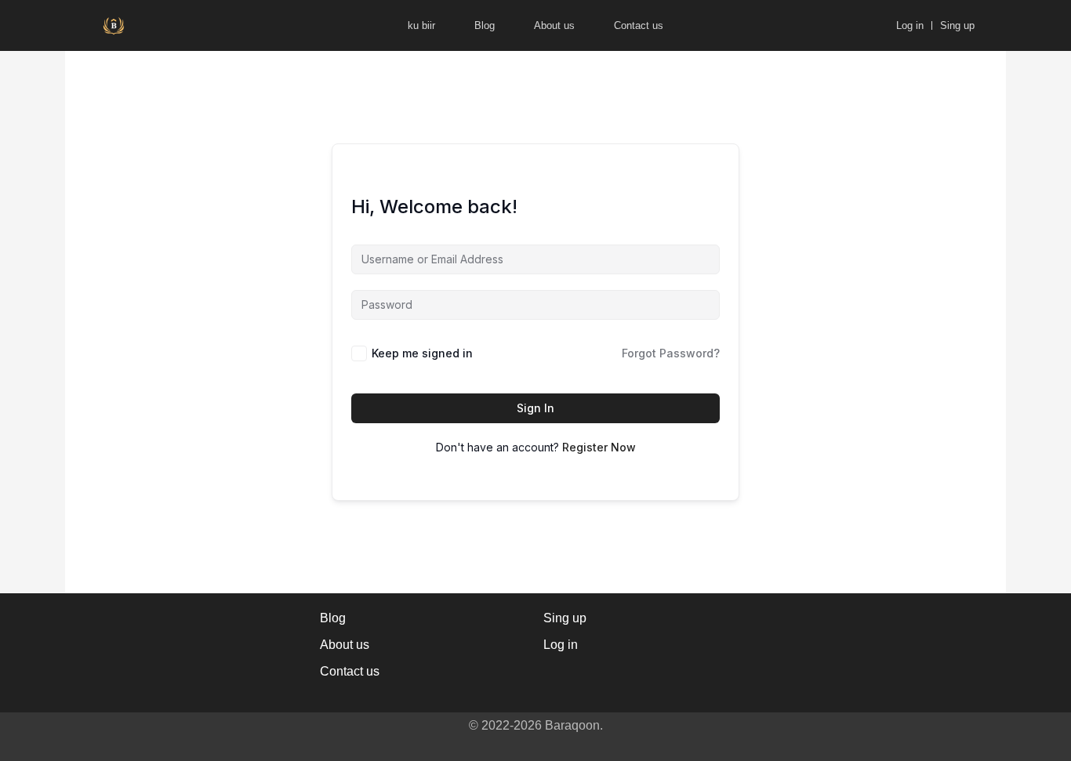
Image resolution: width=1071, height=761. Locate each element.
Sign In (535, 408)
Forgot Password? (671, 353)
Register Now (599, 447)
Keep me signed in (422, 353)
